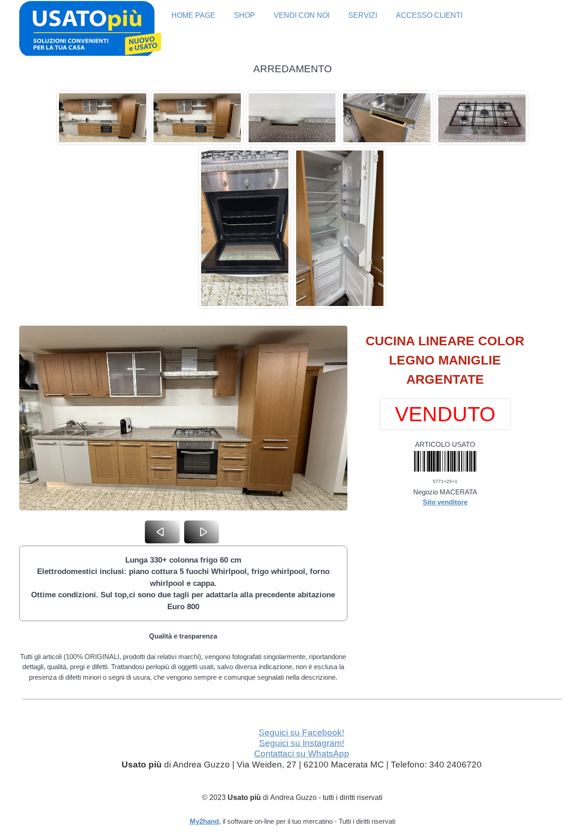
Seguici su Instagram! (301, 743)
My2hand (204, 821)
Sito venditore (445, 502)
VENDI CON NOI (302, 15)
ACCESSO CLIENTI (429, 15)
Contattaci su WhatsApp (301, 753)
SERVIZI (362, 15)
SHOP (244, 15)
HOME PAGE (193, 15)
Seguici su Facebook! (301, 732)
